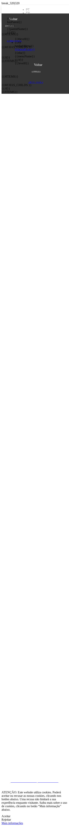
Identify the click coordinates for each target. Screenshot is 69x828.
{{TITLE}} (9, 26)
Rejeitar (6, 819)
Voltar (10, 25)
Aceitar (6, 816)
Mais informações (12, 823)
